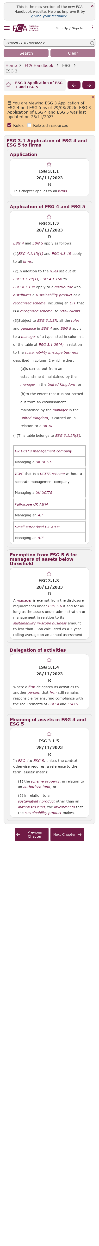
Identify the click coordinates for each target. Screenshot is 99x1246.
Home (11, 65)
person (33, 692)
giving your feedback (49, 16)
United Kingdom (61, 384)
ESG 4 (53, 704)
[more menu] (92, 27)
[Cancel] (93, 97)
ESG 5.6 (55, 606)
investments (64, 807)
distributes (22, 295)
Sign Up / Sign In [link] (69, 28)
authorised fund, (32, 807)
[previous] (74, 85)
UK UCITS (44, 462)
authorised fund (36, 787)
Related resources (50, 125)
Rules (18, 125)
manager (28, 336)
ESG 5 (73, 704)
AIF (40, 515)
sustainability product (54, 295)
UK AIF (48, 426)
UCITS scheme (52, 473)
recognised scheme (29, 303)
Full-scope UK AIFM (31, 504)
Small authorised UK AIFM (37, 527)
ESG (66, 65)
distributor (64, 287)
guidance (28, 328)
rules (54, 271)
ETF (73, 303)
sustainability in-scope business (51, 352)
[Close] (92, 6)
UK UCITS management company (43, 451)
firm (31, 687)
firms (62, 191)
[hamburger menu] (7, 28)
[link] (26, 28)
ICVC (19, 473)
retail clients (70, 311)
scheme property (45, 781)
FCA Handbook (39, 65)
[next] (88, 85)
